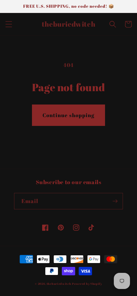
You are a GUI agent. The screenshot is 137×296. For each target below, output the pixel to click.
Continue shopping (68, 115)
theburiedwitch (59, 283)
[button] (9, 24)
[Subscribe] (115, 201)
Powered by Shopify (87, 283)
